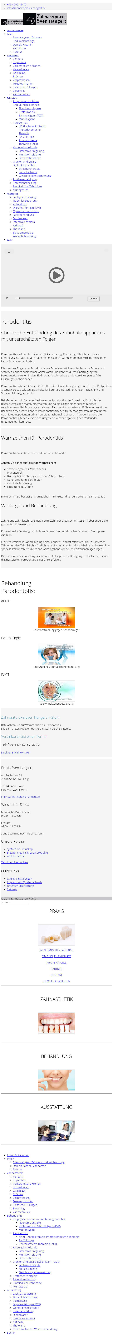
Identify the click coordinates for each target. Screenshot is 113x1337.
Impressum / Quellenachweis (24, 882)
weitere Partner (16, 856)
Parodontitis (20, 122)
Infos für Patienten (15, 30)
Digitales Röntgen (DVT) (27, 207)
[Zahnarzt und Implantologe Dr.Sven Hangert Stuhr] (56, 935)
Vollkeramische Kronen (27, 66)
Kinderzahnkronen (30, 158)
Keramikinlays (21, 69)
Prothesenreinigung (25, 179)
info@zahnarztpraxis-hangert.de (26, 8)
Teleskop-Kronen (23, 83)
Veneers (18, 58)
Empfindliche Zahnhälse (27, 186)
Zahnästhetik (13, 55)
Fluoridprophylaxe (30, 108)
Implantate (19, 62)
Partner (17, 51)
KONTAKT (56, 975)
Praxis (9, 34)
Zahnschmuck (21, 94)
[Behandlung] (56, 1080)
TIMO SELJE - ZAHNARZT (56, 956)
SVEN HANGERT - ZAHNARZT (56, 950)
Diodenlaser (20, 218)
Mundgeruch (21, 190)
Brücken (18, 76)
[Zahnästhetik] (56, 1023)
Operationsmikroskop (26, 211)
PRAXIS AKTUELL (56, 962)
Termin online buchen (14, 862)
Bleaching (19, 90)
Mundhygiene (27, 119)
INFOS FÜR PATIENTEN (56, 981)
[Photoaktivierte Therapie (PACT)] (56, 691)
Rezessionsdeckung (24, 183)
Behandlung (12, 98)
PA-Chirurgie (26, 136)
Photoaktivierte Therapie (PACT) (28, 142)
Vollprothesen (21, 80)
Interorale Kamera (24, 222)
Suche (9, 240)
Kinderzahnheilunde (25, 147)
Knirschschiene (28, 172)
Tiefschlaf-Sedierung (25, 200)
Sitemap (12, 889)
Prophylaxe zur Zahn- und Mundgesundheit (26, 103)
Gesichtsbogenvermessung (35, 176)
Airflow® (18, 225)
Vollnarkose (20, 204)
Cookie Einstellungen (19, 878)
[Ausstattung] (56, 1131)
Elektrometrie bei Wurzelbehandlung (24, 234)
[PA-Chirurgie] (56, 654)
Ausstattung (12, 193)
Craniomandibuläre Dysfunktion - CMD (24, 163)
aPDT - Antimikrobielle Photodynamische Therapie (32, 129)
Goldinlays (19, 73)
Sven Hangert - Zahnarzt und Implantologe (27, 39)
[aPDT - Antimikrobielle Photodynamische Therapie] (56, 617)
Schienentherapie (29, 168)
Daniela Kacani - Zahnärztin (22, 46)
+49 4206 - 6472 (16, 4)
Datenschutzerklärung (20, 886)
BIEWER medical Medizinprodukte (27, 852)
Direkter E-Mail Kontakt (15, 752)
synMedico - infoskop (20, 849)
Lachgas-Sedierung (24, 197)
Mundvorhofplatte (30, 154)
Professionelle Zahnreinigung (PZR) (31, 113)
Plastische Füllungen (25, 87)
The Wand (19, 229)
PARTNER (56, 968)
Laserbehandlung (23, 215)
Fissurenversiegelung (31, 151)
